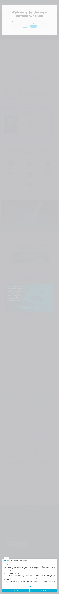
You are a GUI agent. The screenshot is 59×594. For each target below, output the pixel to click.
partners (11, 570)
